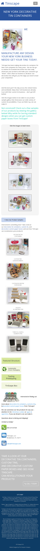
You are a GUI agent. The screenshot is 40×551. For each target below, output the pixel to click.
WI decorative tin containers (22, 536)
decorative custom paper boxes (12, 229)
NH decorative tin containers (22, 534)
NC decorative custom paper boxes (22, 524)
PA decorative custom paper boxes (22, 527)
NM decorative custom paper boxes (21, 532)
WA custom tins (32, 536)
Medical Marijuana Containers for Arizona (26, 506)
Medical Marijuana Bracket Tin (22, 504)
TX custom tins (11, 528)
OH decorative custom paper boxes (22, 525)
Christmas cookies (18, 412)
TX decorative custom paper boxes (22, 528)
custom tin (24, 227)
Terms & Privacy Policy (33, 497)
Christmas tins (19, 519)
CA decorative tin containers (18, 520)
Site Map (4, 497)
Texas (30, 515)
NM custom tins (32, 531)
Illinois (20, 515)
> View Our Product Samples (13, 220)
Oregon (28, 514)
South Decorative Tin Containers (25, 500)
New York (25, 515)
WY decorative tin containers (22, 535)
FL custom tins (22, 530)
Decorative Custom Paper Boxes (10, 498)
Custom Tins (21, 498)
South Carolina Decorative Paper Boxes (25, 500)
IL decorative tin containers (18, 521)
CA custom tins (27, 519)
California (20, 514)
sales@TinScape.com (14, 444)
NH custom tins (32, 532)
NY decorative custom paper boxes (21, 523)
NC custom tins (10, 524)
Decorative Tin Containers (31, 498)
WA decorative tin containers (26, 538)
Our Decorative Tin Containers (20, 497)
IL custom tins (28, 520)
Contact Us (9, 497)
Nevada (24, 514)
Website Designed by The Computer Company (20, 547)
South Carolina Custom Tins (9, 500)
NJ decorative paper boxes (22, 531)
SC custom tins (29, 530)
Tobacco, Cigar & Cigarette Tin (8, 504)
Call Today (31, 483)
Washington (35, 514)
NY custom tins (9, 523)
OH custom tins (10, 525)
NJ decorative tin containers (10, 531)
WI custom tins (33, 535)
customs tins (31, 404)
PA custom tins (10, 527)
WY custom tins (32, 534)
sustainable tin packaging (13, 530)
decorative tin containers (12, 227)
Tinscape (11, 3)
